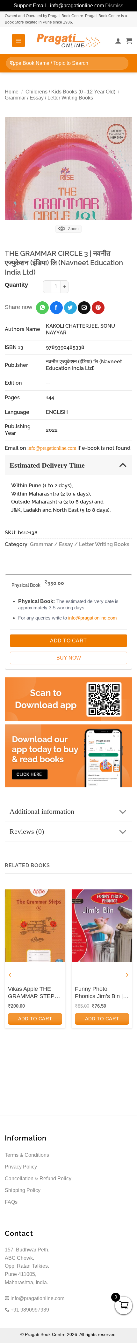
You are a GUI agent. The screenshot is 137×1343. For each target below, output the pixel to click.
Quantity (16, 285)
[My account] (118, 41)
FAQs (11, 1202)
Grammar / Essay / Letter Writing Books (49, 97)
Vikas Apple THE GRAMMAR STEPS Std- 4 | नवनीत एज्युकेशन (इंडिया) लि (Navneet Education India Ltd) (33, 993)
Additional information (42, 811)
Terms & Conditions (27, 1155)
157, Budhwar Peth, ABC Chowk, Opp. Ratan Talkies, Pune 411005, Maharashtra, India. (27, 1266)
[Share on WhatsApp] (42, 307)
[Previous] (10, 975)
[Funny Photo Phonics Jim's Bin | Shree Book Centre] (102, 925)
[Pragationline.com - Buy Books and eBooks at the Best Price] (68, 40)
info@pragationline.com (51, 448)
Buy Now (68, 658)
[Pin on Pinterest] (98, 307)
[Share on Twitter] (70, 307)
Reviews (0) (27, 831)
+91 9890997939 (29, 1309)
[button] (18, 40)
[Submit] (12, 63)
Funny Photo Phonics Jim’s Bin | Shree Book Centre (99, 993)
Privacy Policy (21, 1166)
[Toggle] (123, 464)
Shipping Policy (22, 1190)
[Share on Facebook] (56, 307)
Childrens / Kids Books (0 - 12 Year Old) (70, 91)
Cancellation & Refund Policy (38, 1178)
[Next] (127, 975)
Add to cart (35, 1018)
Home (11, 91)
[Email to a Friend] (84, 307)
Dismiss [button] (114, 5)
